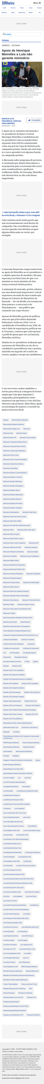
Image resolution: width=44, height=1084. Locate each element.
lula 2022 (27, 778)
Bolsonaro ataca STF (9, 437)
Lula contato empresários (11, 817)
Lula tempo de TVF (9, 949)
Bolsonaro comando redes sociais (14, 446)
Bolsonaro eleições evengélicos (13, 486)
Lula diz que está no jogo (31, 830)
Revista (13, 7)
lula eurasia (27, 861)
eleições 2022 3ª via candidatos (13, 670)
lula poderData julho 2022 (30, 927)
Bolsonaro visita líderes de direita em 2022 (17, 609)
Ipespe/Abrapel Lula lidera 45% (13, 769)
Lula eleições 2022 (22, 835)
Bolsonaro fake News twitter (12, 521)
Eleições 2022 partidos (33, 705)
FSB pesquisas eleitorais (11, 742)
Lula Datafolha (32, 826)
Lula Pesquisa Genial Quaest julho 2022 (16, 918)
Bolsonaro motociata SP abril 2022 (14, 569)
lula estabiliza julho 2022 (11, 861)
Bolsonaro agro (8, 433)
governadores (7, 751)
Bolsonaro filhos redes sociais (13, 538)
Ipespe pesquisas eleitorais (11, 764)
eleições (6, 666)
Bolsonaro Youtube (9, 613)
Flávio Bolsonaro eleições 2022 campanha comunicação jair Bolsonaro (21, 737)
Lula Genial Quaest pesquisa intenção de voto (17, 883)
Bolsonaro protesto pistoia (11, 582)
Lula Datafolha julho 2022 (11, 830)
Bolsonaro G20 (33, 543)
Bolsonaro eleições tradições (12, 508)
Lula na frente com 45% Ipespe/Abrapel (16, 909)
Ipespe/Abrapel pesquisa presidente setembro (17, 773)
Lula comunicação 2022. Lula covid (14, 813)
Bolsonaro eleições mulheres (12, 499)
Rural (22, 7)
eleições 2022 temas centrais (12, 714)
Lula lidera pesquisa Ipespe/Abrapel (14, 905)
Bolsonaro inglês (32, 552)
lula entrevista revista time (12, 848)
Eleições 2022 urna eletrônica (12, 718)
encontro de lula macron (29, 727)
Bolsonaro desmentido (10, 468)
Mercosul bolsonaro (32, 971)
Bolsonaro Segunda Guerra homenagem (16, 596)
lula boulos (7, 808)
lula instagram (17, 896)
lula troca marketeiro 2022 (11, 953)
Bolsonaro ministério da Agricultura (14, 565)
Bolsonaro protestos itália (31, 582)
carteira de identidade (10, 639)
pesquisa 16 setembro (25, 993)
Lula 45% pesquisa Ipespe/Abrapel (14, 782)
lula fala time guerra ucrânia (25, 865)
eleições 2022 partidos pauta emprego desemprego (19, 710)
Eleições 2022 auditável (10, 683)
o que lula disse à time (29, 984)
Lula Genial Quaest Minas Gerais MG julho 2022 (18, 879)
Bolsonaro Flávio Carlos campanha (14, 543)
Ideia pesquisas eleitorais (24, 751)
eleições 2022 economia (32, 692)
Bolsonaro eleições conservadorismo (15, 473)
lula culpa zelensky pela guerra (13, 826)
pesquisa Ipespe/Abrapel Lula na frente (15, 1006)
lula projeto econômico (10, 936)
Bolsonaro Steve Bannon (11, 600)
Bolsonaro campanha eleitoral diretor (15, 442)
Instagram (16, 756)
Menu (13, 12)
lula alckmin (26, 786)
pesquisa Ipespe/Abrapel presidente (14, 1010)
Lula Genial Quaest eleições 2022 (13, 874)
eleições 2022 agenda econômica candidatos (17, 679)
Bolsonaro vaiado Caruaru (26, 604)
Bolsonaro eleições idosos (11, 490)
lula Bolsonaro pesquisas (11, 795)
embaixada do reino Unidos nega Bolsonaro (17, 723)
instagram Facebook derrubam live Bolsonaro (17, 760)
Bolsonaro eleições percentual (12, 503)
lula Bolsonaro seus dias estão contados (16, 804)
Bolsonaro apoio (22, 433)
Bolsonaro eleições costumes (12, 477)
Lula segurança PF (26, 944)
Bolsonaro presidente (33, 574)
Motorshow (22, 12)
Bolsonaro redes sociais (11, 587)
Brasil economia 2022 (10, 622)
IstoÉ (4, 7)
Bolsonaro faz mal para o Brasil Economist (16, 525)
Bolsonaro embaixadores (11, 512)
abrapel (5, 420)
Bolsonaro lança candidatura (29, 556)
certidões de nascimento (11, 648)
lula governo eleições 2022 (12, 892)
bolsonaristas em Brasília (20, 420)
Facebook (16, 732)
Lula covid (26, 817)
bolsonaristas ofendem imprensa (13, 424)
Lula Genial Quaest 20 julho (12, 870)
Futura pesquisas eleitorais (31, 742)
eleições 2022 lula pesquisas (12, 705)
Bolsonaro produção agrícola (12, 578)
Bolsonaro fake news (29, 512)
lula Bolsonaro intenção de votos (27, 791)
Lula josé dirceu (31, 896)
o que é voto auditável (10, 984)
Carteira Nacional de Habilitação (13, 644)
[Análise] (22, 34)
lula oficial (26, 914)
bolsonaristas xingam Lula (11, 429)
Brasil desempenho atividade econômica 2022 (17, 617)
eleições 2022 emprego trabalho (13, 697)
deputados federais (21, 657)
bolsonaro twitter (8, 604)
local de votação (8, 778)
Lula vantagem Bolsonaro (11, 958)
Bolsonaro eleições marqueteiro (13, 494)
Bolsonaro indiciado (31, 547)
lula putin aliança (27, 936)
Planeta (39, 7)
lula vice (26, 958)
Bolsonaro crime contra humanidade (15, 459)
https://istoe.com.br (22, 1069)
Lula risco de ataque (10, 944)
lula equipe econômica (32, 852)
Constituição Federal (29, 653)
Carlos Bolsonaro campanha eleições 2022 (16, 631)
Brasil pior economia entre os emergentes (16, 626)
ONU (30, 988)
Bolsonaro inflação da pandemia (13, 552)
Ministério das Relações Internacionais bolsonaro (18, 975)
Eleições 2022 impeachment (12, 701)
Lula (19, 778)
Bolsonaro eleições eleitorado (12, 481)
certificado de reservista (31, 648)
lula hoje (6, 896)
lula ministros (34, 905)
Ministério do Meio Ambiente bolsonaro (15, 980)
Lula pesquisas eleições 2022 (12, 923)
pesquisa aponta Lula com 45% (13, 997)
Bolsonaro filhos (8, 530)
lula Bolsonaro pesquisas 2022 (13, 800)
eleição (35, 661)
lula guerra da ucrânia (32, 892)
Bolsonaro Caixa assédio (27, 437)
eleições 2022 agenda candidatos (14, 675)
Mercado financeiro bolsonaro (12, 971)
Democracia (7, 657)
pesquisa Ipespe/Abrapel (11, 1002)
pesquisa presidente (33, 1015)
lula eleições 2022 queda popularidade (15, 839)
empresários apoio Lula (10, 727)
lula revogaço (22, 940)
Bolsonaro (27, 429)
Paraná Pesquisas (9, 993)
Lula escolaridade (9, 857)
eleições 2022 (16, 666)
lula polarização (8, 931)
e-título (27, 661)
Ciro (4, 653)
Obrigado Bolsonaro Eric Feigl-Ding (14, 988)
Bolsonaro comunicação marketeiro (14, 451)
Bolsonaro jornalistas (10, 556)
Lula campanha (19, 808)
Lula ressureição (8, 940)
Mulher (31, 12)
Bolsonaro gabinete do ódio (12, 547)
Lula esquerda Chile (24, 857)
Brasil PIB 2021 (25, 622)
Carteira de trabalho (27, 639)
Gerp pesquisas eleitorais (11, 747)
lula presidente (22, 931)
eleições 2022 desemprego (12, 692)
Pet (40, 12)
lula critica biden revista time (13, 822)
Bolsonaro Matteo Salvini (11, 560)
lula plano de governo (10, 927)
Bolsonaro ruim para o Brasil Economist (16, 591)
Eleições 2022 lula (30, 701)
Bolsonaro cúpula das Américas (13, 464)
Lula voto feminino (9, 962)
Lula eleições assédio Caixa (12, 843)
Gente (31, 7)
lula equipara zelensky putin (12, 852)
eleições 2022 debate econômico (13, 688)
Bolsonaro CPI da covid (10, 455)
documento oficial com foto (12, 661)
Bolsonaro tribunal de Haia (31, 600)
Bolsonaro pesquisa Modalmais (13, 574)
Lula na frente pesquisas (11, 914)
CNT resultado (14, 653)
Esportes (4, 12)
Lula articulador (8, 791)
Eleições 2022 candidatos (30, 683)
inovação (6, 756)
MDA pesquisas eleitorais (29, 966)
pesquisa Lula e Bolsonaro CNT (13, 1015)
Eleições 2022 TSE (32, 714)
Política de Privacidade (10, 1075)
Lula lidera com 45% (10, 901)
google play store (28, 747)
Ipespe (38, 760)
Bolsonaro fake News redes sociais (14, 516)
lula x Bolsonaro (24, 962)
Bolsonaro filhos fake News (26, 530)
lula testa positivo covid (27, 949)
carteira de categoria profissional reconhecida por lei (20, 635)
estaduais (6, 732)
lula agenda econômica (10, 786)
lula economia (8, 835)
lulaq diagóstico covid (10, 966)
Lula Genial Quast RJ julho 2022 (13, 887)
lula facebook (8, 865)
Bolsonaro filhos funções (11, 534)
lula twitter (27, 953)
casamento (31, 644)
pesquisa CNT (31, 997)
